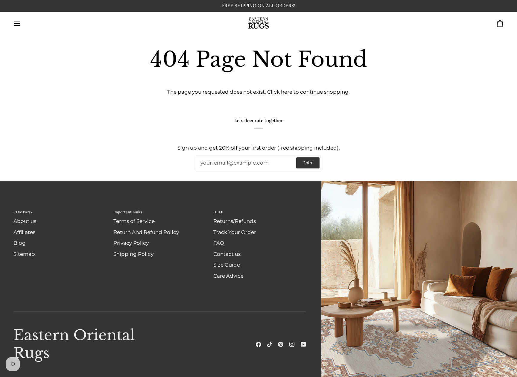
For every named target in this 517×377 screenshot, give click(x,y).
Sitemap (24, 254)
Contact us (227, 254)
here (286, 92)
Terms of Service (134, 221)
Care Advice (228, 276)
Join (307, 163)
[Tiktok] (269, 344)
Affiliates (24, 232)
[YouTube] (303, 344)
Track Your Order (234, 232)
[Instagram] (292, 344)
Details (282, 6)
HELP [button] (218, 211)
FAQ (218, 243)
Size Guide (226, 265)
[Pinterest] (280, 344)
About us (24, 221)
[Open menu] (22, 24)
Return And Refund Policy (146, 232)
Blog (19, 243)
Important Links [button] (127, 211)
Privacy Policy (131, 243)
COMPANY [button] (23, 211)
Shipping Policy (133, 254)
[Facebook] (258, 344)
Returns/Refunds (234, 221)
